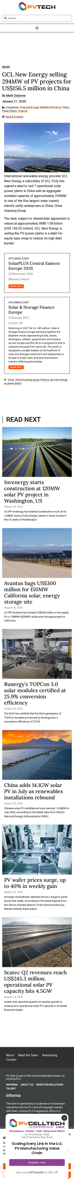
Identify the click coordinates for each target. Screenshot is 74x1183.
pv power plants (13, 383)
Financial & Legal (29, 107)
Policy (65, 107)
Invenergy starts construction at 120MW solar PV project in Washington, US (32, 491)
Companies (12, 107)
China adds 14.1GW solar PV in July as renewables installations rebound (33, 791)
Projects (23, 111)
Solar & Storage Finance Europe (31, 310)
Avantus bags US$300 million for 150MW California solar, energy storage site (32, 592)
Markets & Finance (50, 107)
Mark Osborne (15, 95)
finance (44, 380)
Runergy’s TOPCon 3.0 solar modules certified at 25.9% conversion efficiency (35, 693)
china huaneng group (27, 380)
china (11, 380)
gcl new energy (58, 380)
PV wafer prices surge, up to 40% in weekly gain (35, 883)
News (6, 67)
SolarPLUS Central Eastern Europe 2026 (34, 266)
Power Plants (9, 111)
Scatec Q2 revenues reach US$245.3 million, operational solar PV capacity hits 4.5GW (35, 981)
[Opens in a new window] (13, 1095)
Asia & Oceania (14, 117)
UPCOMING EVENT (18, 258)
